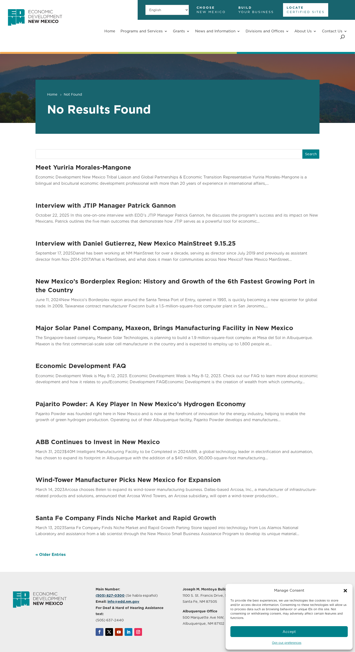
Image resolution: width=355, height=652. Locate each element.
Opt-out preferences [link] (286, 643)
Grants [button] (179, 31)
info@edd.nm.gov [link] (123, 601)
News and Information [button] (215, 31)
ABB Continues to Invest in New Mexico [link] (98, 442)
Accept (289, 632)
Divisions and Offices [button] (265, 31)
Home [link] (109, 31)
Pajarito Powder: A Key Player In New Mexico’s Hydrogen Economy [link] (141, 404)
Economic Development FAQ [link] (81, 365)
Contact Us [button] (332, 31)
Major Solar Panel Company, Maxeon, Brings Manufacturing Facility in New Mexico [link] (164, 328)
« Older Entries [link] (51, 554)
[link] (35, 28)
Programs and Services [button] (142, 31)
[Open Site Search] (343, 37)
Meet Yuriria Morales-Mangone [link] (83, 167)
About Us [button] (303, 31)
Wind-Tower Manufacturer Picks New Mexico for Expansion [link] (128, 479)
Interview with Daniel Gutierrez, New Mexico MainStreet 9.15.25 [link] (136, 243)
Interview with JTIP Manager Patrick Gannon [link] (106, 205)
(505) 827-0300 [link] (110, 595)
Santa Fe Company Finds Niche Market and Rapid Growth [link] (126, 518)
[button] (345, 590)
